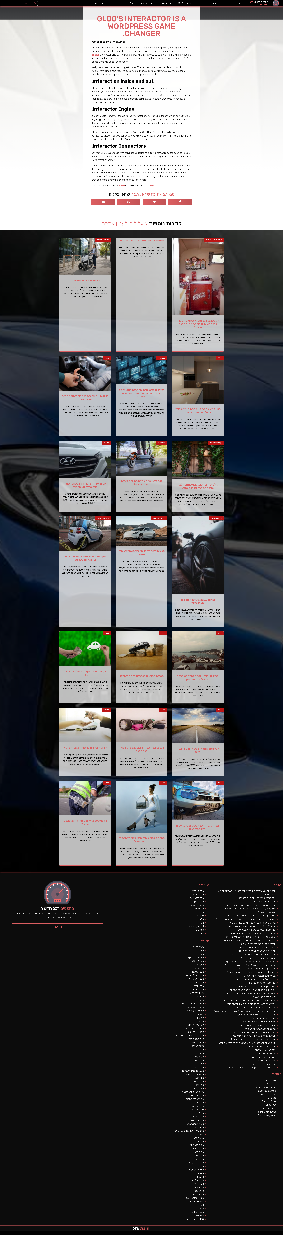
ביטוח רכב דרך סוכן (195, 1148)
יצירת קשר (98, 3)
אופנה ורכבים (198, 1194)
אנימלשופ (199, 1187)
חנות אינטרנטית (196, 1120)
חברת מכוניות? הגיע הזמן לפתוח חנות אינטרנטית (254, 1035)
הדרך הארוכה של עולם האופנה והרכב (258, 1046)
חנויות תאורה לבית (195, 1123)
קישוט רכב (199, 996)
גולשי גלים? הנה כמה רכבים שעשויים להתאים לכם (253, 979)
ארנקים (200, 1176)
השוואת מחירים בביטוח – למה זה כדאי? (85, 747)
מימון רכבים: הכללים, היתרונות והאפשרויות (198, 601)
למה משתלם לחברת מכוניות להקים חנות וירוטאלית (253, 1032)
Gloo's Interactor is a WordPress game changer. (251, 972)
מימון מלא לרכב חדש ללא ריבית (261, 1064)
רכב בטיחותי (198, 989)
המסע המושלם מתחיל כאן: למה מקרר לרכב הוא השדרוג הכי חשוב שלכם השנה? (198, 324)
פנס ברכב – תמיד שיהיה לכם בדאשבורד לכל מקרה (141, 749)
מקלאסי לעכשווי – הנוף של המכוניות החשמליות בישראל (85, 558)
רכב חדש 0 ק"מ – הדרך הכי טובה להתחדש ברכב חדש (251, 1067)
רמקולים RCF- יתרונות (265, 1050)
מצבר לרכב (198, 1067)
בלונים (201, 1141)
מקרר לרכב (198, 1056)
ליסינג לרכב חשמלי (195, 1099)
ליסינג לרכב (198, 1102)
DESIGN (141, 1228)
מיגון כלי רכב (198, 1088)
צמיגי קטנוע (198, 1014)
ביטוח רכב (199, 1152)
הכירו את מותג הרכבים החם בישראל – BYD (198, 750)
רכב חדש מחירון (165, 3)
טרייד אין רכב (198, 1109)
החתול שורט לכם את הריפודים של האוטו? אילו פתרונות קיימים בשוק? (245, 1011)
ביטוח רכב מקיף (197, 1145)
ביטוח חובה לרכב (196, 1162)
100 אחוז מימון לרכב (194, 1219)
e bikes (200, 1215)
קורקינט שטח (198, 1000)
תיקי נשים (199, 950)
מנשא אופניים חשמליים (194, 1074)
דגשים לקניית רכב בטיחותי (264, 997)
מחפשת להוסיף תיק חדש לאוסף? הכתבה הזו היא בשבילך (142, 839)
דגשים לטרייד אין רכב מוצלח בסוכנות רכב (85, 673)
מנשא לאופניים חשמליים (193, 1070)
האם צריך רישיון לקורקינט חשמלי (189, 1130)
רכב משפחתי (146, 3)
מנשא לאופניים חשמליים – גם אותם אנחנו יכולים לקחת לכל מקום (247, 993)
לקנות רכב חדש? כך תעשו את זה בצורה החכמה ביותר (251, 1004)
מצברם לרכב (198, 1060)
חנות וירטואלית (197, 1116)
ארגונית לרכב (198, 1180)
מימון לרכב (199, 1084)
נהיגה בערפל (198, 1046)
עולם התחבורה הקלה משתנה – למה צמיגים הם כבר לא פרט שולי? (198, 486)
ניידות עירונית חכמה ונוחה (85, 280)
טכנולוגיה (199, 915)
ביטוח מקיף (199, 1159)
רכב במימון (202, 3)
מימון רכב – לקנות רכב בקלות (262, 982)
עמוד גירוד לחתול (196, 1024)
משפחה (200, 1053)
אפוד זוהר (199, 1183)
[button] (57, 926)
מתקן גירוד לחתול (196, 1049)
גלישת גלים (198, 1137)
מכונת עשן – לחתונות (266, 1053)
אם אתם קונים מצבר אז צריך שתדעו (259, 975)
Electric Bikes (197, 1212)
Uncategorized (196, 926)
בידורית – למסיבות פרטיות (264, 1057)
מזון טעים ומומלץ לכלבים (193, 1092)
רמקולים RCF (198, 961)
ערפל (201, 1021)
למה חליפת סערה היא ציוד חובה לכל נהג (141, 240)
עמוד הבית (235, 3)
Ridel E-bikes (197, 1201)
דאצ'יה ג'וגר (198, 1134)
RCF (201, 1208)
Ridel (201, 1205)
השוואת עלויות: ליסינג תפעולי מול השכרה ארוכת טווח (85, 397)
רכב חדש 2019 (185, 3)
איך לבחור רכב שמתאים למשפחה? (260, 1028)
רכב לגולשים (198, 971)
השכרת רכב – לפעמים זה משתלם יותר (258, 1025)
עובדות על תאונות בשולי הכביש (190, 1035)
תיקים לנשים (198, 947)
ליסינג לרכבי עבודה (195, 1095)
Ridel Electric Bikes (194, 1198)
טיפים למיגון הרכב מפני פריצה (262, 1018)
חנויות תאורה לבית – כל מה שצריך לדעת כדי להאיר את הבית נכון (198, 410)
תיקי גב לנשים (197, 954)
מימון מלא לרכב (197, 1081)
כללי (132, 3)
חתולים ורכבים (197, 1113)
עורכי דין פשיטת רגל (194, 1031)
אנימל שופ (199, 1190)
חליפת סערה (198, 1127)
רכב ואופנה (199, 985)
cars (201, 933)
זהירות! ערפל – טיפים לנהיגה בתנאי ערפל (257, 1014)
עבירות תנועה (198, 1042)
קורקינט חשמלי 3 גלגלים (193, 1007)
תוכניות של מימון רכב (194, 957)
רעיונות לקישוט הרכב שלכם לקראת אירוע (257, 986)
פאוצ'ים (200, 1017)
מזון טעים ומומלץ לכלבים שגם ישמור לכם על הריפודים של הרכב (247, 1042)
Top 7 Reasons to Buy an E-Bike (259, 1021)
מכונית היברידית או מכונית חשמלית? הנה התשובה (142, 552)
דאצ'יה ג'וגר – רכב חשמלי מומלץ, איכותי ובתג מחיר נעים (197, 827)
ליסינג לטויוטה (197, 1106)
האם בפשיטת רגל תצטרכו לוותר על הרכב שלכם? (253, 1039)
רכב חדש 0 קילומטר (194, 975)
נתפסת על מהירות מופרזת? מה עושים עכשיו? (85, 822)
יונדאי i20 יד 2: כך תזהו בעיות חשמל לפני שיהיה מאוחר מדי (85, 485)
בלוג (111, 3)
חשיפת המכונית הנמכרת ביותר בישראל (142, 676)
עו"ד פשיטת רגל (196, 1039)
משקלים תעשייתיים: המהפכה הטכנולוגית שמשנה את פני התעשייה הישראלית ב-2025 (141, 393)
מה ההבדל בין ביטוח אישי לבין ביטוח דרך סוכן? (255, 1007)
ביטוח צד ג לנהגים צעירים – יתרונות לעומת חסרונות (253, 989)
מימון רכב (199, 1077)
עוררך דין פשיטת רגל (194, 1028)
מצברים (200, 1063)
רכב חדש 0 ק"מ (196, 978)
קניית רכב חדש (197, 993)
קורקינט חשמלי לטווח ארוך (192, 1003)
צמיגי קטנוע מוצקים (195, 1010)
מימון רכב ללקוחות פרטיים (264, 1060)
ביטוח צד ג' (199, 1155)
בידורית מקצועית (196, 1169)
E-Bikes (200, 929)
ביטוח (121, 3)
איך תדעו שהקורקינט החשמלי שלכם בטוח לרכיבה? (141, 482)
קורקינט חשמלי (197, 905)
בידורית (200, 1173)
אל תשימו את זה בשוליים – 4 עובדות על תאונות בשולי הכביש (249, 1000)
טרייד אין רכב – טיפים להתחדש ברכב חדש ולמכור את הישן (197, 677)
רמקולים (200, 964)
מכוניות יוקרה (219, 3)
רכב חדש (199, 982)
